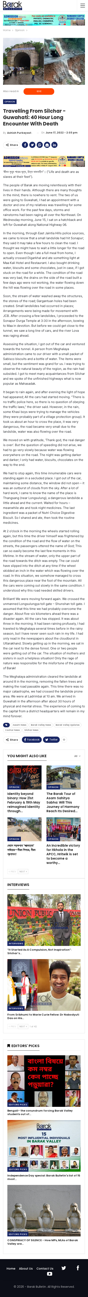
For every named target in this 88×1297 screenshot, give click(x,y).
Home (11, 1269)
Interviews (16, 943)
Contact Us (44, 1269)
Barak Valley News (41, 724)
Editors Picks (18, 1104)
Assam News (19, 724)
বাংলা (39, 91)
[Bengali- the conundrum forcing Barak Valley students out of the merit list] (44, 1081)
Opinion (10, 101)
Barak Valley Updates (67, 724)
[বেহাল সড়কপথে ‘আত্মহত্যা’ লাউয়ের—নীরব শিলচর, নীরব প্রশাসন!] (24, 829)
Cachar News (12, 730)
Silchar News (31, 730)
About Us (26, 1269)
